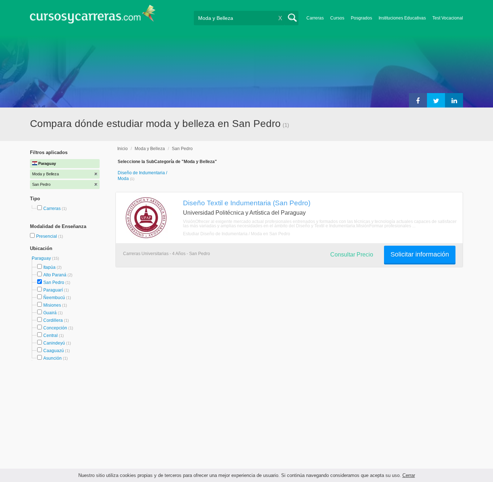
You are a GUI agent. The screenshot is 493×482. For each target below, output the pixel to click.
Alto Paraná (54, 274)
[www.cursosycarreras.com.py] (93, 16)
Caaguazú (53, 350)
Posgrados (361, 18)
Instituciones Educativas (402, 18)
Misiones (52, 305)
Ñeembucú (54, 297)
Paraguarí (53, 290)
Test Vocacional (447, 18)
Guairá (50, 312)
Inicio (122, 148)
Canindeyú (54, 343)
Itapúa (49, 267)
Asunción (52, 358)
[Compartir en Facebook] (418, 100)
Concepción (55, 327)
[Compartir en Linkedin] (454, 100)
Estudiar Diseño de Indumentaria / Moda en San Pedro (236, 233)
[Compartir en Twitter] (436, 100)
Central (50, 335)
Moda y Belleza (150, 148)
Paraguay (42, 258)
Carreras (315, 18)
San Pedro (53, 282)
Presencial (47, 236)
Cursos (337, 18)
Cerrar (408, 475)
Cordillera (53, 320)
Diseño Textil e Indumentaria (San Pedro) (246, 203)
